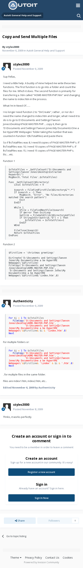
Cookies (68, 557)
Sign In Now (41, 498)
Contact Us (52, 557)
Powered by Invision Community (41, 562)
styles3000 (12, 47)
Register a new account (41, 472)
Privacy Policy (33, 557)
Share (21, 520)
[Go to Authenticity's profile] (7, 303)
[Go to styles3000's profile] (7, 66)
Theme (15, 557)
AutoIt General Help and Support (45, 50)
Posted (28, 68)
